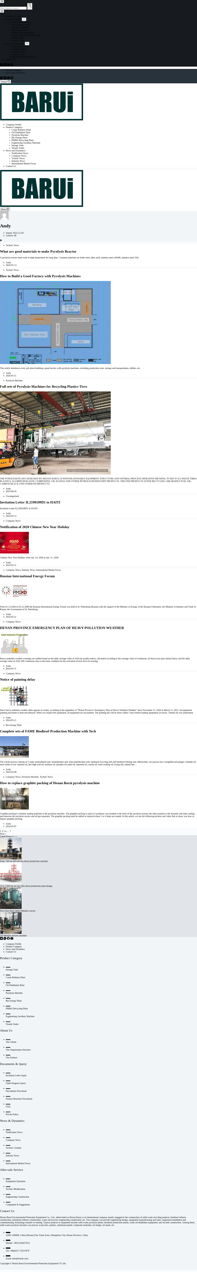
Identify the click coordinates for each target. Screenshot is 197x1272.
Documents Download (16, 1091)
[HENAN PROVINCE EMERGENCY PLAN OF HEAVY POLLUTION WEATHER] (14, 653)
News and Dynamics (15, 73)
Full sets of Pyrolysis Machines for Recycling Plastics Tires (43, 386)
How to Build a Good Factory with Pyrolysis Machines (40, 276)
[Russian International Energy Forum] (14, 602)
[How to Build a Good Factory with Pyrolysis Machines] (55, 363)
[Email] (8, 78)
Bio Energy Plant (19, 137)
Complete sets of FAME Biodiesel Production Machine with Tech (48, 731)
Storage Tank (18, 145)
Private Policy (12, 1114)
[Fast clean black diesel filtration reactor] (11, 908)
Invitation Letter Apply (16, 1075)
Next (2, 834)
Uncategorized (12, 496)
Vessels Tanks (18, 148)
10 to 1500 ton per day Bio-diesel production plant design (26, 886)
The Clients (11, 1042)
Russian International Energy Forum (27, 576)
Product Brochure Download (19, 1099)
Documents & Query (13, 1064)
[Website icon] (1, 240)
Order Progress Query (16, 1083)
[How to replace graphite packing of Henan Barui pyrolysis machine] (14, 808)
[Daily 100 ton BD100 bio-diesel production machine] (11, 858)
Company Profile (13, 124)
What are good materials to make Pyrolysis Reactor (38, 251)
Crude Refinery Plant (21, 130)
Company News (19, 156)
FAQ (8, 1106)
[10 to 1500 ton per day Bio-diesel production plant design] (11, 883)
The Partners (11, 1057)
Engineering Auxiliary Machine (26, 143)
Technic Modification (15, 1189)
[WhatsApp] (1, 78)
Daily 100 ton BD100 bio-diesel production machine (24, 861)
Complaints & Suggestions (18, 1204)
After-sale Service (11, 1170)
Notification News (20, 153)
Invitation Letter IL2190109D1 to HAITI (30, 502)
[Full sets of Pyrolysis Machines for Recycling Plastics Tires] (55, 473)
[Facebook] (11, 78)
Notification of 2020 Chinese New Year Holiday (34, 527)
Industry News (18, 161)
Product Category (14, 70)
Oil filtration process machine (13, 935)
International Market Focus (24, 163)
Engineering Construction (17, 1197)
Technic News (18, 158)
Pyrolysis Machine (20, 135)
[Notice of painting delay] (14, 705)
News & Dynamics (12, 1120)
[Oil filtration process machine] (11, 933)
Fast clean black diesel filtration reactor (17, 911)
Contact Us (11, 166)
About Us (6, 1030)
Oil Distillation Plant (21, 132)
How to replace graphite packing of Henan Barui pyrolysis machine (50, 783)
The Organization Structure (18, 1050)
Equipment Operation (15, 1181)
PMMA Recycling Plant (22, 140)
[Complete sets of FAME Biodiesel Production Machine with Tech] (14, 757)
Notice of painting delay (17, 679)
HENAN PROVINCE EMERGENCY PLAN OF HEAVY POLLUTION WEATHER (62, 628)
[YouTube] (5, 78)
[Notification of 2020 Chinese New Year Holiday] (14, 552)
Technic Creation (13, 1148)
